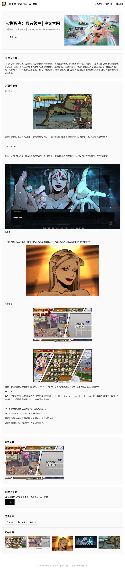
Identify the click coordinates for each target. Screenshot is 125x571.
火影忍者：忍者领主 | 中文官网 (22, 4)
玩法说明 (98, 4)
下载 (9, 502)
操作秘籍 (108, 4)
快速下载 (119, 4)
